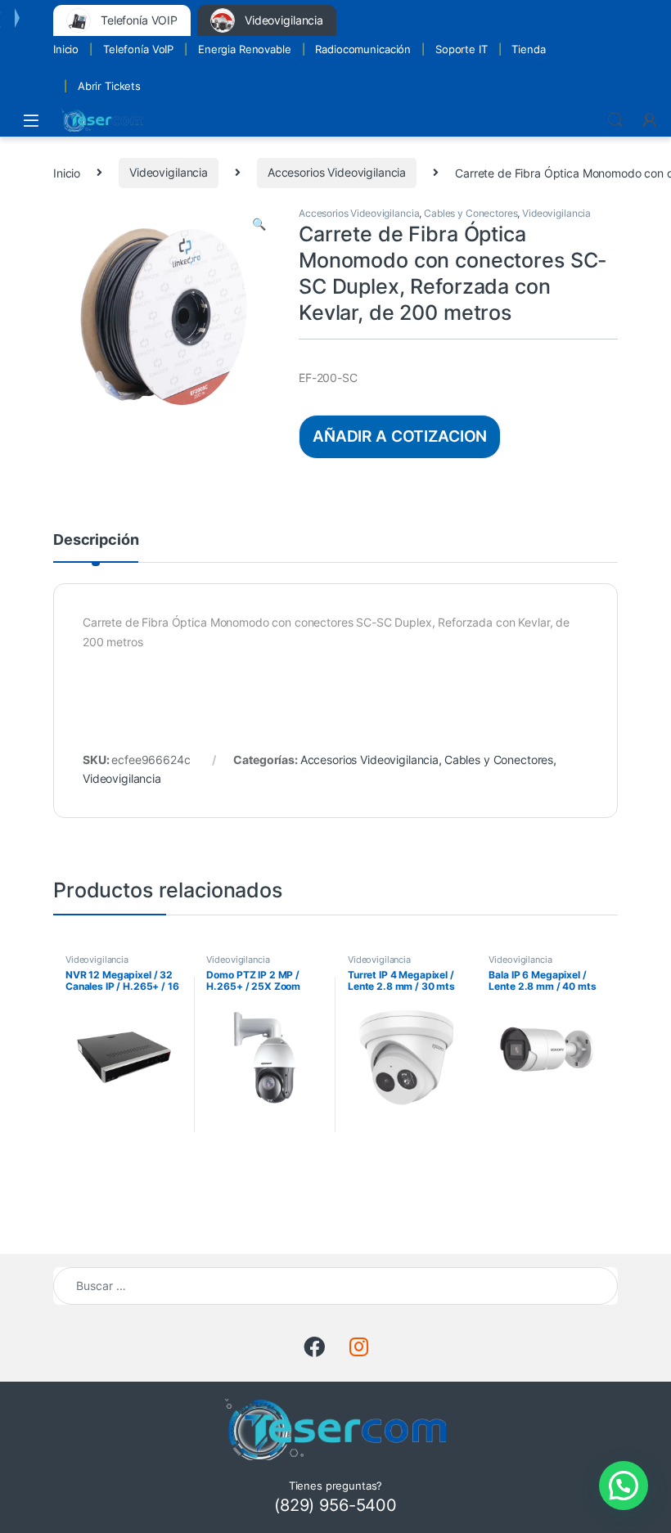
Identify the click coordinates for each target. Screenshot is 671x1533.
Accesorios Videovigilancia (337, 172)
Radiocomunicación (363, 49)
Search (615, 120)
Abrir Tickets (109, 85)
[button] (259, 224)
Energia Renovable (244, 49)
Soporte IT (461, 49)
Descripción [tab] (95, 540)
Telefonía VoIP (138, 49)
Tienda (528, 49)
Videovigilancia (168, 172)
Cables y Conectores (470, 213)
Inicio (66, 49)
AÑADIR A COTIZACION (400, 436)
